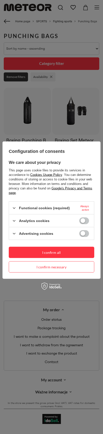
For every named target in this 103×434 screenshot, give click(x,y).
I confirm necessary (51, 267)
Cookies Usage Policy (46, 175)
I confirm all (51, 252)
